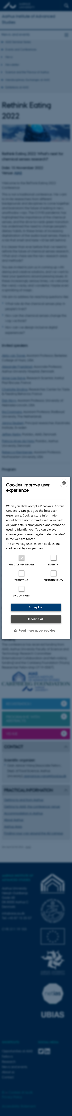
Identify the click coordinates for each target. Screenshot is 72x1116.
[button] (36, 630)
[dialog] (36, 558)
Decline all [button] (36, 619)
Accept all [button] (36, 607)
